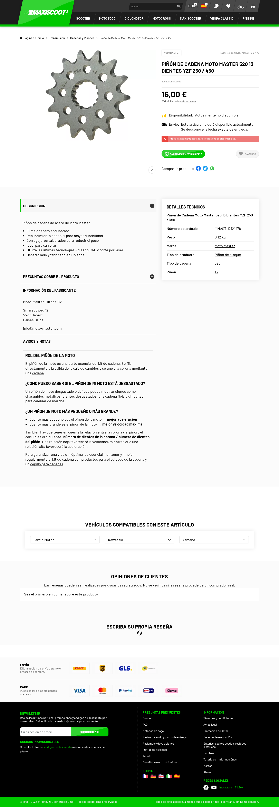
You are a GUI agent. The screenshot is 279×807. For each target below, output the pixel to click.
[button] (198, 168)
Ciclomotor (134, 18)
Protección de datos (216, 731)
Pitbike (248, 18)
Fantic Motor (43, 540)
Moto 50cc (107, 18)
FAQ (145, 724)
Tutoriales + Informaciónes (220, 759)
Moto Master (171, 52)
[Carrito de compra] (253, 6)
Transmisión (57, 38)
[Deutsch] (153, 776)
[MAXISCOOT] (46, 12)
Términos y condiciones (218, 718)
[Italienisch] (169, 776)
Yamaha (189, 540)
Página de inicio (34, 38)
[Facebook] (206, 787)
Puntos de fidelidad (155, 749)
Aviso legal (210, 724)
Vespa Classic (222, 18)
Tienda (147, 756)
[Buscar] (178, 6)
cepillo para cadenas (46, 464)
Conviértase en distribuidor (160, 762)
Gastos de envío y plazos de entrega (164, 737)
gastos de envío (188, 101)
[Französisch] (145, 776)
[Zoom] (151, 170)
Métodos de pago (153, 731)
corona (125, 368)
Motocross (162, 18)
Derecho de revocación (217, 737)
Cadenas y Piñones (82, 38)
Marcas (207, 765)
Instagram (225, 787)
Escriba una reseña (171, 81)
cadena (38, 373)
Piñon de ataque (228, 254)
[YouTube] (214, 787)
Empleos (208, 753)
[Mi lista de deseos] (228, 6)
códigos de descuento (58, 747)
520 (218, 263)
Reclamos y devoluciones (158, 743)
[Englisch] (161, 776)
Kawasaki (115, 540)
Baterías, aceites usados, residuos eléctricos (224, 745)
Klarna (207, 772)
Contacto (148, 718)
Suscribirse (90, 732)
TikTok (239, 787)
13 (216, 272)
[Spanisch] (177, 776)
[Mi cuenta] (216, 6)
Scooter (83, 18)
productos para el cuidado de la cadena (112, 459)
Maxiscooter (190, 18)
